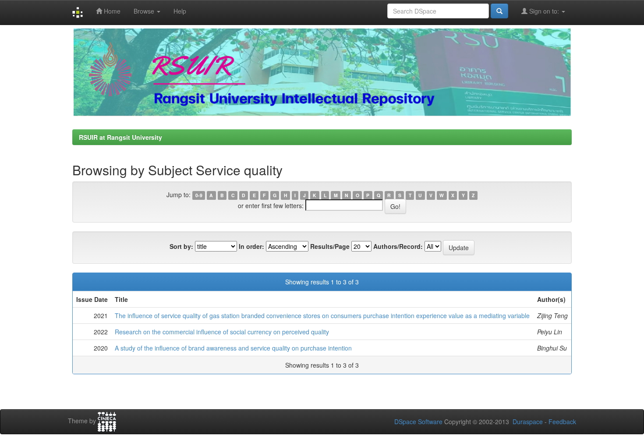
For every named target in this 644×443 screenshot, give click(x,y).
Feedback (562, 421)
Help (179, 11)
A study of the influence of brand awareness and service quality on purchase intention (233, 348)
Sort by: (181, 246)
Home (111, 11)
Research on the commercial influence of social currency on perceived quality (222, 331)
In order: (251, 246)
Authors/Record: (398, 246)
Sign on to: (544, 11)
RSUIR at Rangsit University (120, 137)
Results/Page (330, 246)
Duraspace (528, 421)
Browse (145, 11)
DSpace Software (418, 421)
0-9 (198, 195)
